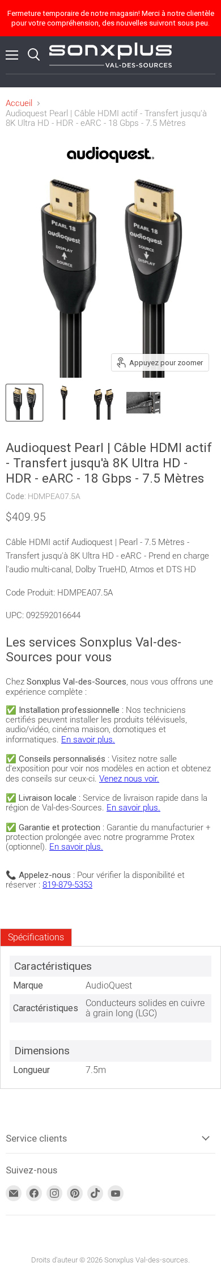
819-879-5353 (67, 885)
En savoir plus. (88, 739)
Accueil (19, 103)
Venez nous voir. (129, 779)
